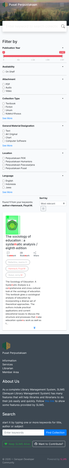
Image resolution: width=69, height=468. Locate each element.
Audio (9, 87)
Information (9, 360)
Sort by (43, 198)
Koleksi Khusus (13, 113)
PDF (8, 84)
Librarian (7, 368)
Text (8, 130)
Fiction (9, 106)
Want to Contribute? (51, 444)
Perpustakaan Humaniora (19, 161)
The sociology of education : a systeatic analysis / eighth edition (21, 242)
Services (7, 364)
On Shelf (10, 71)
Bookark (25, 255)
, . (17, 268)
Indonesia (11, 184)
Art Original (11, 134)
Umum (9, 110)
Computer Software (16, 140)
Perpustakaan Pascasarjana (20, 164)
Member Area (10, 372)
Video (9, 90)
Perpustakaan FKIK (16, 158)
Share (36, 255)
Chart (8, 137)
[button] (34, 327)
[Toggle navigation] (61, 4)
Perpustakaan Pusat (16, 168)
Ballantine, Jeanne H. (17, 262)
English (9, 180)
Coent (11, 255)
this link (49, 401)
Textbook (11, 103)
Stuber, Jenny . (15, 275)
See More (7, 118)
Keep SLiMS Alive (19, 444)
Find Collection (55, 432)
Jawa (8, 187)
